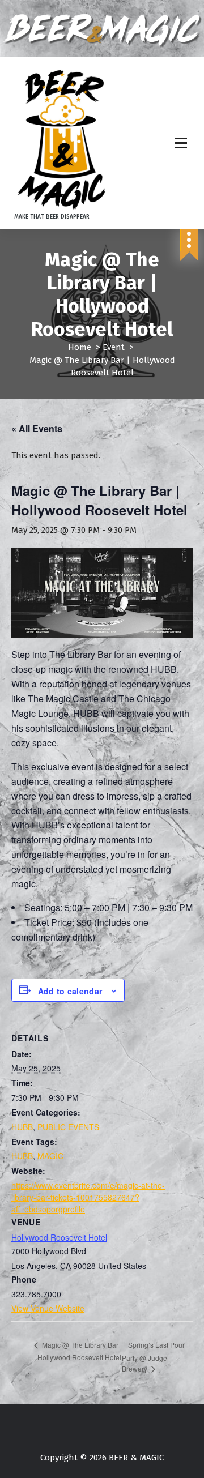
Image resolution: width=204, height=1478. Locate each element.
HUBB (22, 1127)
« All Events (36, 428)
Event (114, 347)
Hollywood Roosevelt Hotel (59, 1237)
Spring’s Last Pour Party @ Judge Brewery (153, 1356)
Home (79, 347)
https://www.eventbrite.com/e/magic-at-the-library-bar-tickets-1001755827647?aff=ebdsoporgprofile (88, 1197)
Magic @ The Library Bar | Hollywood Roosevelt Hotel (77, 1351)
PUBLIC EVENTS (68, 1127)
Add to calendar (70, 991)
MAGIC (50, 1155)
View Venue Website (47, 1308)
